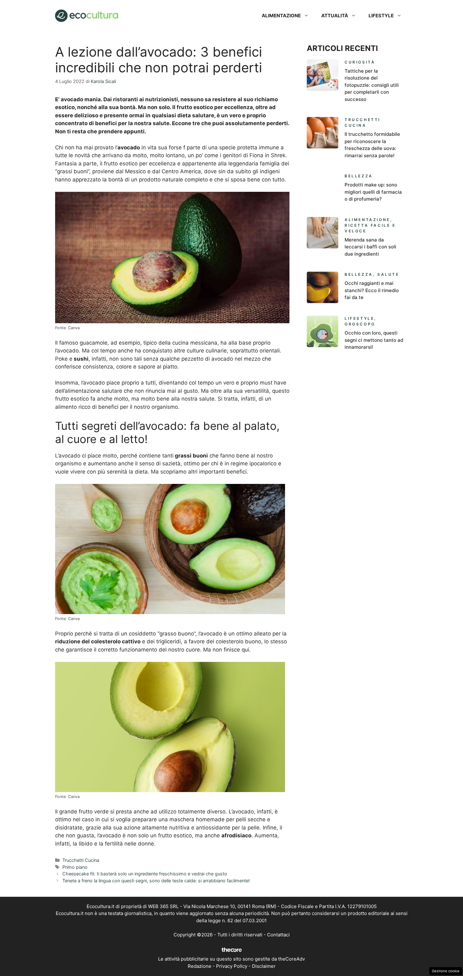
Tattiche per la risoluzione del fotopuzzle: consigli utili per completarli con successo (372, 85)
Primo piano (75, 867)
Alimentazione (281, 16)
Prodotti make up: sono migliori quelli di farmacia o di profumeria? (373, 192)
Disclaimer (264, 966)
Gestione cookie (446, 971)
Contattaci (278, 935)
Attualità (334, 16)
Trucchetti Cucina (80, 860)
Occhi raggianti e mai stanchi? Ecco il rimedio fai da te (372, 290)
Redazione (199, 966)
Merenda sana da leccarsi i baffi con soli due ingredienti (370, 247)
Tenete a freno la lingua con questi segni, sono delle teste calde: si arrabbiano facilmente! (156, 880)
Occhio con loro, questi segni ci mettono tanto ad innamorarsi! (374, 340)
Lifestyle (381, 16)
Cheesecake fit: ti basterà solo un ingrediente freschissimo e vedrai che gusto (144, 873)
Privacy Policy (231, 966)
